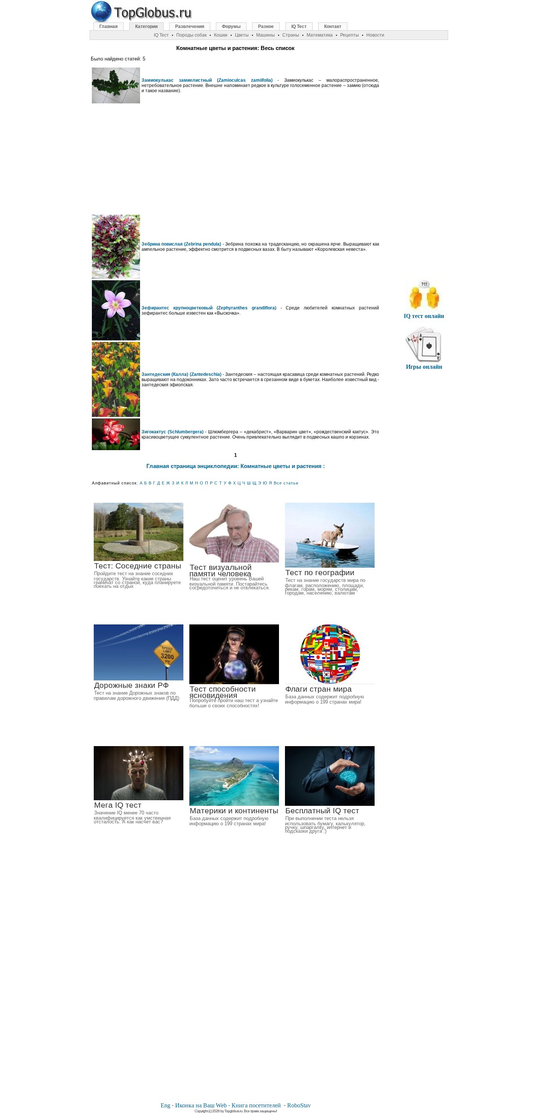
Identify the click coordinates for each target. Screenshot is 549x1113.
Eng (165, 1105)
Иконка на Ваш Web (201, 1105)
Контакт (332, 26)
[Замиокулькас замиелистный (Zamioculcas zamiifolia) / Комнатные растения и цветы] (116, 102)
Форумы (231, 26)
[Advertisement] (235, 159)
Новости (375, 35)
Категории (146, 26)
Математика (320, 35)
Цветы (242, 35)
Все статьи (286, 483)
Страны (290, 35)
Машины (265, 35)
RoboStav (299, 1105)
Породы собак (191, 35)
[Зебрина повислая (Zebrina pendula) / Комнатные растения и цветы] (116, 277)
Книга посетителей (256, 1105)
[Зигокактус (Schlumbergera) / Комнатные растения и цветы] (116, 448)
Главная (108, 26)
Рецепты (349, 35)
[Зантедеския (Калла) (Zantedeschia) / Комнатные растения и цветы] (116, 415)
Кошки (220, 35)
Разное (266, 26)
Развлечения (189, 26)
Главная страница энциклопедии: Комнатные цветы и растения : (235, 466)
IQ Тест (299, 26)
